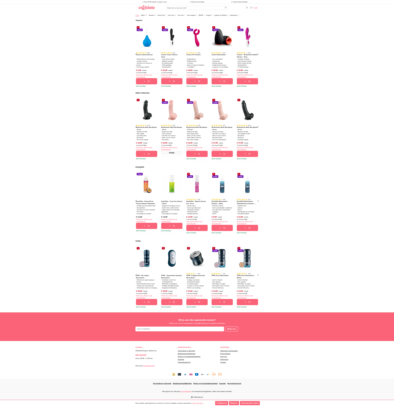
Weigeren (234, 403)
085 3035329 (140, 355)
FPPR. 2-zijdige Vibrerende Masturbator (195, 276)
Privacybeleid (225, 354)
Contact (223, 362)
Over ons (223, 357)
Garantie (181, 359)
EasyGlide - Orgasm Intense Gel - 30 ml (196, 202)
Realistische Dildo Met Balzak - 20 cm (222, 128)
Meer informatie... (198, 403)
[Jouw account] (247, 8)
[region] (197, 54)
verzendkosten (186, 391)
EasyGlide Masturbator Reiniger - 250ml (220, 202)
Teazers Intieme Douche (144, 54)
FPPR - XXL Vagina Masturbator (142, 276)
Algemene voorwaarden (229, 351)
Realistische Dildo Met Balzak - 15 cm (146, 128)
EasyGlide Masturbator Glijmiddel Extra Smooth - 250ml (246, 202)
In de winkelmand (146, 81)
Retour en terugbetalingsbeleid (189, 357)
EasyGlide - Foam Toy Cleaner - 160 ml (171, 202)
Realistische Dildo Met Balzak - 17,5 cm (196, 128)
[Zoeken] (225, 8)
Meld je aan (231, 329)
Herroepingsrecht (184, 362)
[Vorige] (135, 54)
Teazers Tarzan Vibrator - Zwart (169, 56)
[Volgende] (258, 54)
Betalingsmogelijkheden (186, 354)
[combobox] (194, 8)
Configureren (221, 403)
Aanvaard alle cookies (249, 403)
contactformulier (149, 366)
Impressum (224, 359)
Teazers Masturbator (219, 54)
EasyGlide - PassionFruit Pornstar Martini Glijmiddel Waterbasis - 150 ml (145, 202)
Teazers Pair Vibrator (193, 54)
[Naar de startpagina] (147, 7)
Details (171, 153)
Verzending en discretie (186, 351)
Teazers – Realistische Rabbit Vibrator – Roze (247, 56)
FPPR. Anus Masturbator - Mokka (246, 276)
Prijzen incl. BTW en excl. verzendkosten (144, 76)
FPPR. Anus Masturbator (220, 275)
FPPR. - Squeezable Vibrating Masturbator (171, 276)
